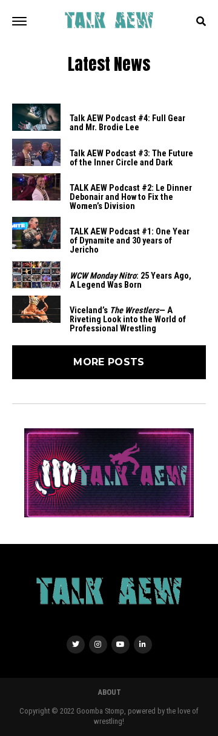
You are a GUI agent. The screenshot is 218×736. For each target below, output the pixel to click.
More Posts (108, 362)
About (109, 692)
